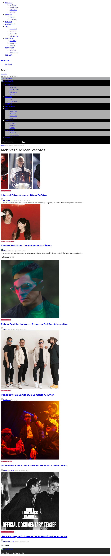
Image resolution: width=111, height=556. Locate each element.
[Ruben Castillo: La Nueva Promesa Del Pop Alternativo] (30, 318)
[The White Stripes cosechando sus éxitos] (20, 239)
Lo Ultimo (13, 41)
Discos (12, 17)
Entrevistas (13, 10)
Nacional (13, 50)
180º (6, 26)
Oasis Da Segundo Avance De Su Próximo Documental (34, 536)
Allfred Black (7, 250)
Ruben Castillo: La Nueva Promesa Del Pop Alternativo (34, 324)
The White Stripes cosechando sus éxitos (26, 245)
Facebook (5, 60)
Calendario (10, 24)
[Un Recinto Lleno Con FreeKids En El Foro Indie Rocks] (30, 459)
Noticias (8, 3)
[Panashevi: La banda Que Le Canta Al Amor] (30, 388)
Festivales (9, 48)
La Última (13, 5)
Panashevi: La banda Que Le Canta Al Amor (27, 395)
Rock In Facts (14, 7)
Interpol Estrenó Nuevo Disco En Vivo (24, 195)
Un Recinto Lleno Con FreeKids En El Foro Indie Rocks (34, 465)
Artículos (13, 12)
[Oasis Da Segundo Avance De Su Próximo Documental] (30, 530)
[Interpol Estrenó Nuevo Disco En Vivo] (20, 189)
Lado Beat (13, 29)
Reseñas (8, 15)
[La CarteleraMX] (7, 79)
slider (12, 241)
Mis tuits (4, 74)
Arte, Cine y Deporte (8, 532)
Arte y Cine (13, 34)
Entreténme (14, 36)
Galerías (8, 22)
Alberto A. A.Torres (8, 200)
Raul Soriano (7, 329)
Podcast (8, 55)
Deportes (13, 31)
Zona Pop (9, 38)
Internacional (14, 53)
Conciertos (13, 19)
